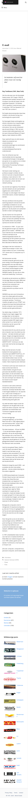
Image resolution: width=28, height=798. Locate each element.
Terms (15, 792)
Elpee (6, 562)
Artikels (6, 617)
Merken (6, 623)
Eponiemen (7, 620)
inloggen (10, 577)
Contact (21, 792)
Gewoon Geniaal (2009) (11, 560)
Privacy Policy (8, 792)
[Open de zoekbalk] (25, 2)
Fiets (5, 564)
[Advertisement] (14, 29)
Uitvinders (7, 557)
